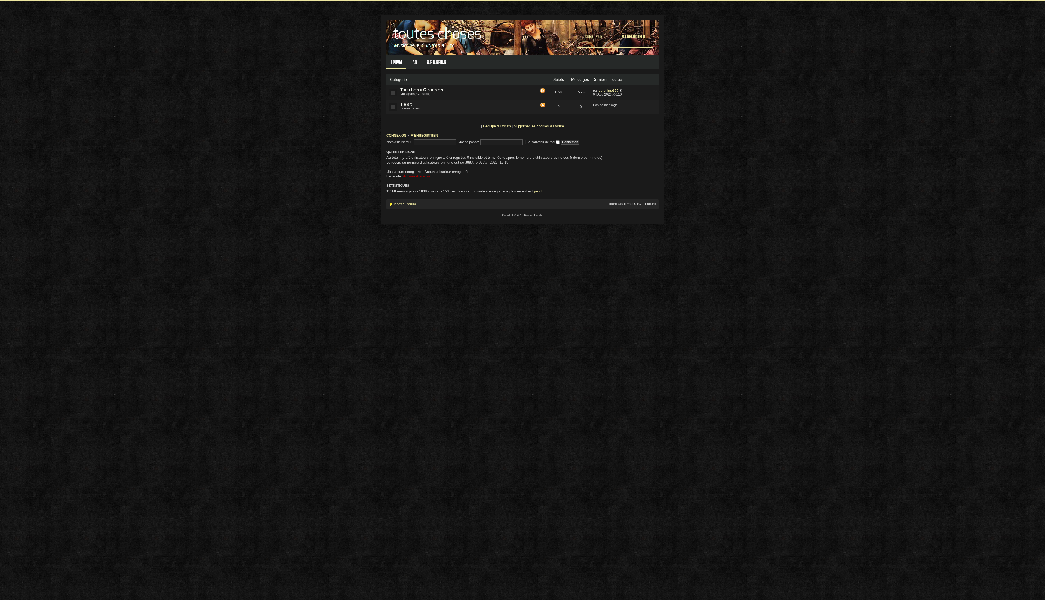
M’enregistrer (633, 36)
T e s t (406, 104)
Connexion (594, 36)
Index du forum (405, 204)
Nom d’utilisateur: (399, 142)
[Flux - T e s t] (542, 105)
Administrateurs (416, 176)
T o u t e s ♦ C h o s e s (421, 90)
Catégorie (398, 79)
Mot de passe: (468, 142)
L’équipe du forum (497, 126)
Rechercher (436, 62)
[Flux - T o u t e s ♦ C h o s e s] (542, 91)
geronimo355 (609, 91)
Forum (396, 62)
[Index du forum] (438, 36)
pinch (538, 191)
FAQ (414, 62)
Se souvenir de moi (541, 142)
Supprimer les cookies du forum (539, 126)
